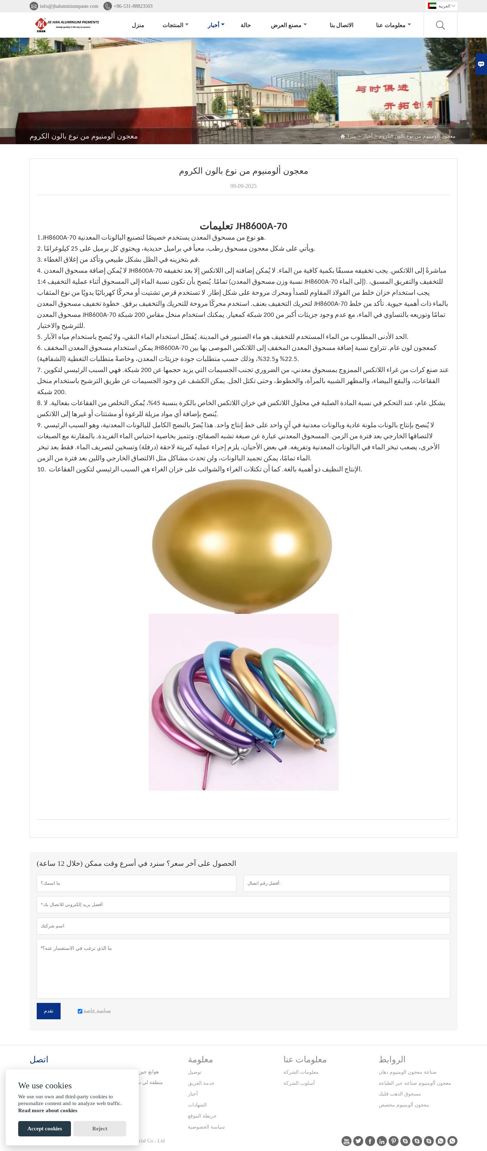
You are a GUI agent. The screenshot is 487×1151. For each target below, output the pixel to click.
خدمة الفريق (201, 1083)
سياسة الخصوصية (206, 1127)
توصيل (194, 1072)
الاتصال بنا (341, 25)
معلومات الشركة (301, 1072)
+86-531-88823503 (133, 6)
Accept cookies (44, 1128)
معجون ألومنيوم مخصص (404, 1105)
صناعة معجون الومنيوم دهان (408, 1072)
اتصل (39, 1059)
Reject (99, 1128)
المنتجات (173, 25)
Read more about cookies (47, 1110)
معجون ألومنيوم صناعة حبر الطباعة (415, 1083)
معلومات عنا (391, 25)
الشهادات (197, 1105)
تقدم (48, 1011)
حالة (246, 25)
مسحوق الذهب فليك (400, 1094)
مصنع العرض (286, 25)
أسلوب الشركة (299, 1083)
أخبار (213, 25)
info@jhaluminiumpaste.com (69, 6)
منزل (138, 25)
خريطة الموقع (202, 1116)
